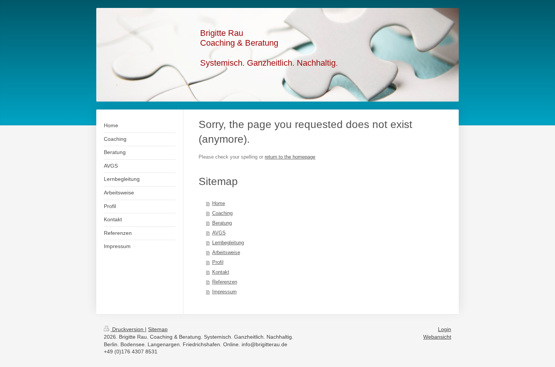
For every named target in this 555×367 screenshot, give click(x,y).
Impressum (224, 292)
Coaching (222, 213)
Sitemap (158, 329)
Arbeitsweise (226, 252)
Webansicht (437, 337)
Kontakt (220, 272)
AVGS (219, 233)
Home (218, 203)
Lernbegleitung (228, 242)
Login (444, 329)
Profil (218, 262)
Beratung (222, 223)
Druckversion (128, 329)
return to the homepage (290, 157)
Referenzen (224, 282)
